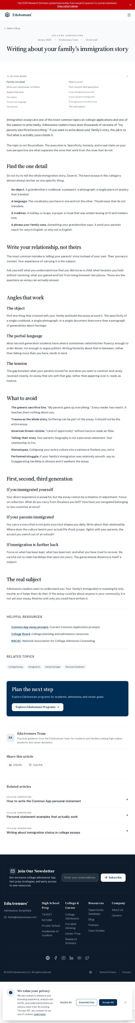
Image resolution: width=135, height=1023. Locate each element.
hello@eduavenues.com (22, 917)
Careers (117, 915)
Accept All (108, 1002)
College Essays (16, 667)
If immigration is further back (83, 102)
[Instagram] (64, 958)
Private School (51, 925)
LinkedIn (17, 765)
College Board (20, 634)
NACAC (16, 641)
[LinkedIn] (71, 958)
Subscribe (115, 877)
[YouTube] (79, 958)
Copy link (38, 765)
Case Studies (96, 930)
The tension (12, 107)
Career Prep (73, 933)
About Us (117, 910)
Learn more (40, 1014)
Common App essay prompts (29, 627)
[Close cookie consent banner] (125, 1002)
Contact (126, 972)
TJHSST (47, 914)
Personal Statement (75, 667)
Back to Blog (13, 28)
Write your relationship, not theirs (23, 87)
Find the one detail (16, 82)
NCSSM (47, 920)
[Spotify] (48, 958)
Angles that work (15, 92)
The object (12, 97)
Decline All (66, 1002)
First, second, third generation (84, 87)
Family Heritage (52, 667)
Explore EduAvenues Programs (35, 707)
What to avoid (75, 82)
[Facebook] (56, 958)
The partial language (17, 102)
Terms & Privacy (107, 972)
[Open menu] (129, 15)
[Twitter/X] (87, 958)
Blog (91, 919)
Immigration (34, 667)
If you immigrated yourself (81, 92)
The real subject (77, 106)
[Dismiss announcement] (130, 5)
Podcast (93, 925)
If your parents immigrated (82, 97)
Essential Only (86, 1002)
